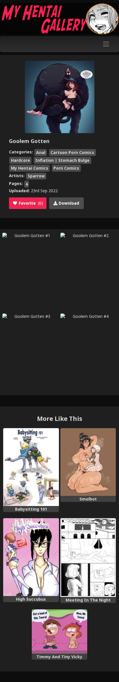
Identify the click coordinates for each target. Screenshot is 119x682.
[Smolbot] (88, 462)
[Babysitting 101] (31, 467)
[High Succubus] (31, 557)
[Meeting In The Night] (88, 557)
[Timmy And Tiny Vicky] (59, 631)
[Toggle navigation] (106, 44)
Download (68, 203)
